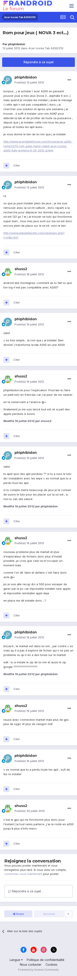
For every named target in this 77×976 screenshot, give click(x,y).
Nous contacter (30, 964)
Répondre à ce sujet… (27, 891)
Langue (15, 960)
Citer (16, 165)
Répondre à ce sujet (39, 62)
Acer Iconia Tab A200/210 (45, 48)
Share (19, 914)
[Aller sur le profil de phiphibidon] (7, 80)
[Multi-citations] (6, 166)
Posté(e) (29, 82)
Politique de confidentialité (45, 960)
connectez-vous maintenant (23, 874)
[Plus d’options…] (69, 80)
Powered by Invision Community (38, 969)
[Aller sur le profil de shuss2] (7, 272)
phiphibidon (16, 44)
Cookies (51, 964)
